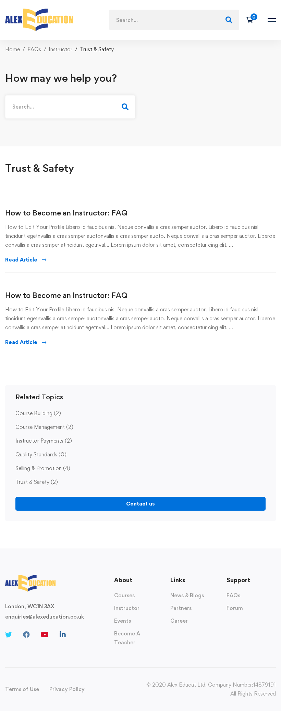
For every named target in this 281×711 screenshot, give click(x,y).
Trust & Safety (36, 482)
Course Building (38, 413)
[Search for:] (174, 20)
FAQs (34, 49)
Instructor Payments (43, 440)
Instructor (60, 49)
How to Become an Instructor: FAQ (66, 212)
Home (12, 49)
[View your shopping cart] (252, 20)
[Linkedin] (62, 635)
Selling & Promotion (42, 468)
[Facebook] (26, 635)
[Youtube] (44, 635)
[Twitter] (8, 635)
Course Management (44, 427)
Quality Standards (40, 454)
